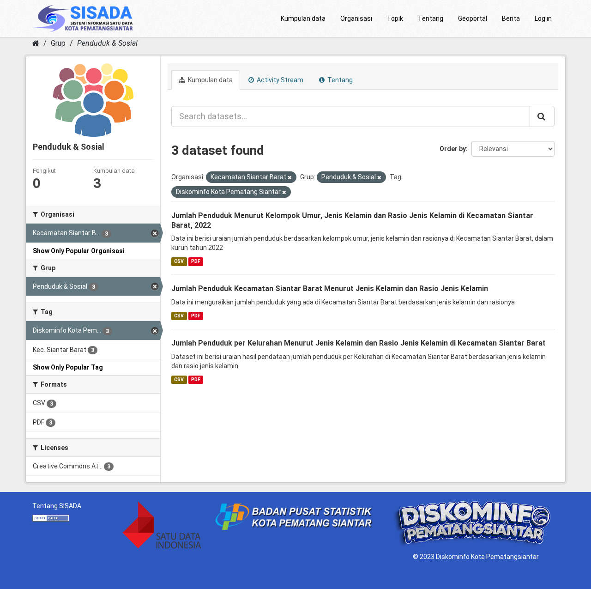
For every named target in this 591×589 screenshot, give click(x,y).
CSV (179, 261)
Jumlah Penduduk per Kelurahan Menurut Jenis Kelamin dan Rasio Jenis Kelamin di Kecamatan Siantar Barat (358, 343)
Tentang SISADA (56, 506)
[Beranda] (35, 43)
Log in (543, 18)
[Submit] (542, 116)
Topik (395, 18)
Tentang (430, 18)
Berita (511, 18)
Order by (453, 148)
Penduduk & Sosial (107, 43)
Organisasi (356, 18)
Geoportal (472, 18)
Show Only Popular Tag (68, 367)
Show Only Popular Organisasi (79, 251)
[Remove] (290, 178)
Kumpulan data (303, 18)
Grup (58, 43)
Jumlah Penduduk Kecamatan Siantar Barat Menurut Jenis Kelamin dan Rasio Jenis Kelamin (329, 288)
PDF (195, 261)
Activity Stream (279, 80)
